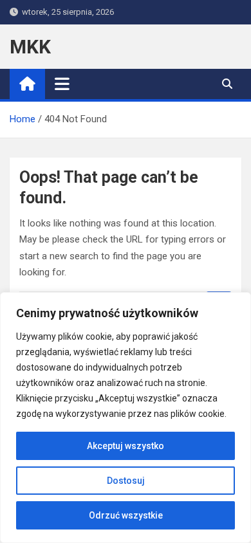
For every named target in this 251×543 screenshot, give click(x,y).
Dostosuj (126, 480)
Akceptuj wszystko (125, 446)
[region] (125, 417)
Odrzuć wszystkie (126, 515)
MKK (30, 46)
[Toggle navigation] (62, 83)
